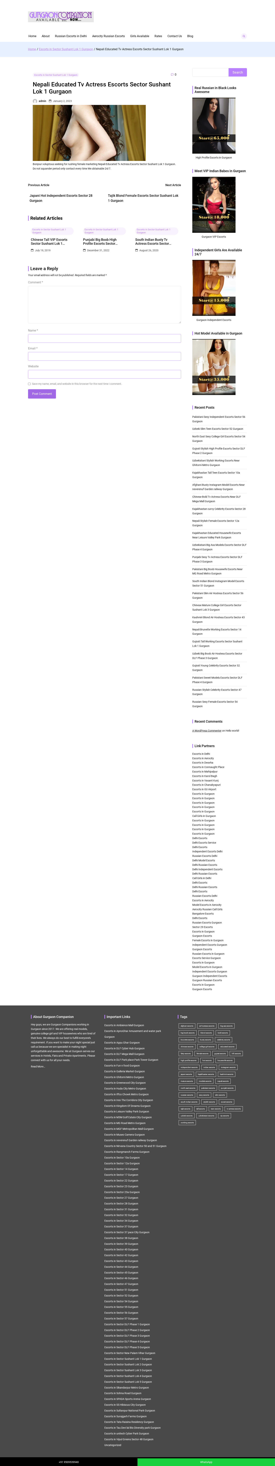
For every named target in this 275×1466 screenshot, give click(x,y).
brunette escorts (187, 1040)
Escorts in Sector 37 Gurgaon (121, 1226)
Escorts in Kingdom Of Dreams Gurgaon (127, 1105)
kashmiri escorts (226, 1074)
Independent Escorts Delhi (207, 851)
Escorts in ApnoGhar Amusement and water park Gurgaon (132, 1034)
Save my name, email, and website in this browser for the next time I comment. (77, 383)
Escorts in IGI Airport (204, 789)
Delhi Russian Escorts (204, 864)
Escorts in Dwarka (202, 762)
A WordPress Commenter (206, 730)
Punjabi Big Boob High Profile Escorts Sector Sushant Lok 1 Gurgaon (100, 242)
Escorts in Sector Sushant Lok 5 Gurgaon (128, 1381)
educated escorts (227, 1047)
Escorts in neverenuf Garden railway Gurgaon (130, 1140)
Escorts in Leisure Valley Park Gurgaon (126, 1111)
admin (42, 101)
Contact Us (174, 36)
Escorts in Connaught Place (208, 767)
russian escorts (187, 1095)
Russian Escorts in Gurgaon (208, 953)
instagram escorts (228, 1067)
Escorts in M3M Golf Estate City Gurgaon (128, 1117)
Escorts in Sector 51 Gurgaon (121, 1289)
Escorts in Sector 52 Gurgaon (121, 1295)
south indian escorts (189, 1102)
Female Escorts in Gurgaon (208, 940)
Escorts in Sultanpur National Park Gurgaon (129, 1410)
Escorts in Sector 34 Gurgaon (121, 1220)
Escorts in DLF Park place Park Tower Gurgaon (131, 1059)
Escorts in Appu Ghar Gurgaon (122, 1042)
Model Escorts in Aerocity (206, 904)
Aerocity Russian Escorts (108, 36)
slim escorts (220, 1095)
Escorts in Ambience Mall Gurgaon (124, 1025)
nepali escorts (223, 1081)
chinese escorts (187, 1047)
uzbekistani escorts (206, 1116)
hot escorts (207, 1060)
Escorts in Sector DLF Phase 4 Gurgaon (127, 1341)
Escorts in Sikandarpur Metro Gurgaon (126, 1387)
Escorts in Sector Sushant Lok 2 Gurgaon (128, 1364)
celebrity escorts (223, 1040)
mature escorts (187, 1081)
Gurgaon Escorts (202, 935)
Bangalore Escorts (203, 913)
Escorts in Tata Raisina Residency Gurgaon (129, 1421)
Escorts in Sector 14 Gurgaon (121, 1168)
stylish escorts (209, 1102)
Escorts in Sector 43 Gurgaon (121, 1261)
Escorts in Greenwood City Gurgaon (125, 1082)
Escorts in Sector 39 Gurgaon (121, 1243)
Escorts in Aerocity (203, 758)
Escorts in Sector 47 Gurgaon (121, 1283)
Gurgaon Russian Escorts (207, 980)
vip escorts (224, 1116)
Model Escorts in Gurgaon (207, 967)
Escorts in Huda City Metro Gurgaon (125, 1088)
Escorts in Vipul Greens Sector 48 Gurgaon (128, 1439)
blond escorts (206, 1033)
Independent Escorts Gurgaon (209, 944)
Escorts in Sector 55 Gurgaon (121, 1306)
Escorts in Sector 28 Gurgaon (121, 1203)
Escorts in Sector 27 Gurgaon (121, 1197)
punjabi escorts (227, 1088)
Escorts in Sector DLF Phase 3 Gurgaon (127, 1335)
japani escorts (186, 1074)
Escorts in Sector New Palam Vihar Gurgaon (129, 1353)
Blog (190, 36)
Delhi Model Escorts (203, 860)
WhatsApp (206, 1462)
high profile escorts (188, 1060)
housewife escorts (225, 1060)
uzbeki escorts (186, 1116)
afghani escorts (187, 1026)
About (46, 36)
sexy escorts (204, 1095)
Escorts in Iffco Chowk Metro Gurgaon (126, 1094)
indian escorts (209, 1067)
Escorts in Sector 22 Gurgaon (121, 1180)
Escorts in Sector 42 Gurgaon (121, 1255)
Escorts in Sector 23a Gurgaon (122, 1192)
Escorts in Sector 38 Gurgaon (121, 1238)
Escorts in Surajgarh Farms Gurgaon (125, 1416)
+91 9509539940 (69, 1462)
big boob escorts (188, 1033)
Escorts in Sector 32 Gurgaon (121, 1215)
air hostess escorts (206, 1026)
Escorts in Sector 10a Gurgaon (122, 1157)
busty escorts (205, 1040)
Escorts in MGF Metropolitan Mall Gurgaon (129, 1128)
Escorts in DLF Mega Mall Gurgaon (124, 1054)
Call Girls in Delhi (201, 878)
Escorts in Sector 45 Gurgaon (121, 1272)
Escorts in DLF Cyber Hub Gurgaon (124, 1048)
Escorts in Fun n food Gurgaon (122, 1065)
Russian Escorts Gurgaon (207, 922)
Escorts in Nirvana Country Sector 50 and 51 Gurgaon (135, 1146)
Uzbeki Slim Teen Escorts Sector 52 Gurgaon (217, 428)
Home (32, 36)
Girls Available (139, 36)
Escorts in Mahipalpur (205, 771)
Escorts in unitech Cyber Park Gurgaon (126, 1433)
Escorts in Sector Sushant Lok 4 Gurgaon (128, 1376)
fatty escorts (186, 1054)
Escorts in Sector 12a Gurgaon (122, 1163)
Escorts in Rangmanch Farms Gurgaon (126, 1151)
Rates (158, 36)
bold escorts (223, 1033)
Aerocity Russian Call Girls (207, 909)
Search (238, 72)
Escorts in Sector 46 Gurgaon (121, 1278)
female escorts (202, 1054)
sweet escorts (226, 1102)
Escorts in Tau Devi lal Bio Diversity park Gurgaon (132, 1427)
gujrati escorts (220, 1054)
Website (33, 366)
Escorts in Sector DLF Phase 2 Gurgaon (127, 1330)
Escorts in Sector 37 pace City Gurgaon (126, 1232)
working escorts (187, 1123)
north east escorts (188, 1088)
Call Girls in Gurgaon (204, 815)
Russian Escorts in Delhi (71, 36)
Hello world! (232, 730)
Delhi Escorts (199, 838)
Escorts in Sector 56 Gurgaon (121, 1312)
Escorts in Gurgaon (203, 793)
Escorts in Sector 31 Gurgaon (121, 1209)
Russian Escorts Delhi (204, 855)
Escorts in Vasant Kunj (205, 780)
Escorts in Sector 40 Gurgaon (121, 1249)
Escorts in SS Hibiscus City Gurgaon (125, 1404)
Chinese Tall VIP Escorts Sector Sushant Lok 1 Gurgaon (49, 242)
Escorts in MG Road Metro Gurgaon (125, 1123)
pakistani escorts (208, 1088)
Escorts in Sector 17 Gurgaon (121, 1174)
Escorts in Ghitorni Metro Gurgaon (124, 1077)
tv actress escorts (234, 1109)
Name (33, 330)
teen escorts (216, 1109)
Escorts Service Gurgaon (206, 958)
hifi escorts (236, 1054)
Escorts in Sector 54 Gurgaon (121, 1301)
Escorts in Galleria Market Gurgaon (124, 1071)
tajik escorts (185, 1109)
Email (33, 348)
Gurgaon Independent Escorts (209, 975)
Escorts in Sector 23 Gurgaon (121, 1186)
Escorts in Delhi (201, 753)
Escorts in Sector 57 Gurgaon (121, 1318)
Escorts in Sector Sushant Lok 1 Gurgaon (55, 75)
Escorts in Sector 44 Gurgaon (121, 1266)
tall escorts (200, 1109)
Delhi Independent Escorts (207, 869)
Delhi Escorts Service (204, 842)
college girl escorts (206, 1047)
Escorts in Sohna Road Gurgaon (122, 1393)
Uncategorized (112, 1445)
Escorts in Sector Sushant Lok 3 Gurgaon (128, 1370)
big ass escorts (226, 1026)
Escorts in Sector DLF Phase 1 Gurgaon (127, 1324)
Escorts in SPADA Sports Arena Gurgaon (127, 1398)
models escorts (205, 1081)
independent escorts (189, 1067)
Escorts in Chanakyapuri (206, 784)
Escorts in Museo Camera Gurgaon (124, 1134)
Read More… (38, 1066)
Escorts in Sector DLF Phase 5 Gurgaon (127, 1347)
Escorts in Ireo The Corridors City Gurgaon (128, 1100)
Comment (35, 282)
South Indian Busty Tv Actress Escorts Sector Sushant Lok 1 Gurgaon (152, 242)
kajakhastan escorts (206, 1074)
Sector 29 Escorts (202, 927)
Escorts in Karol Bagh (204, 776)
